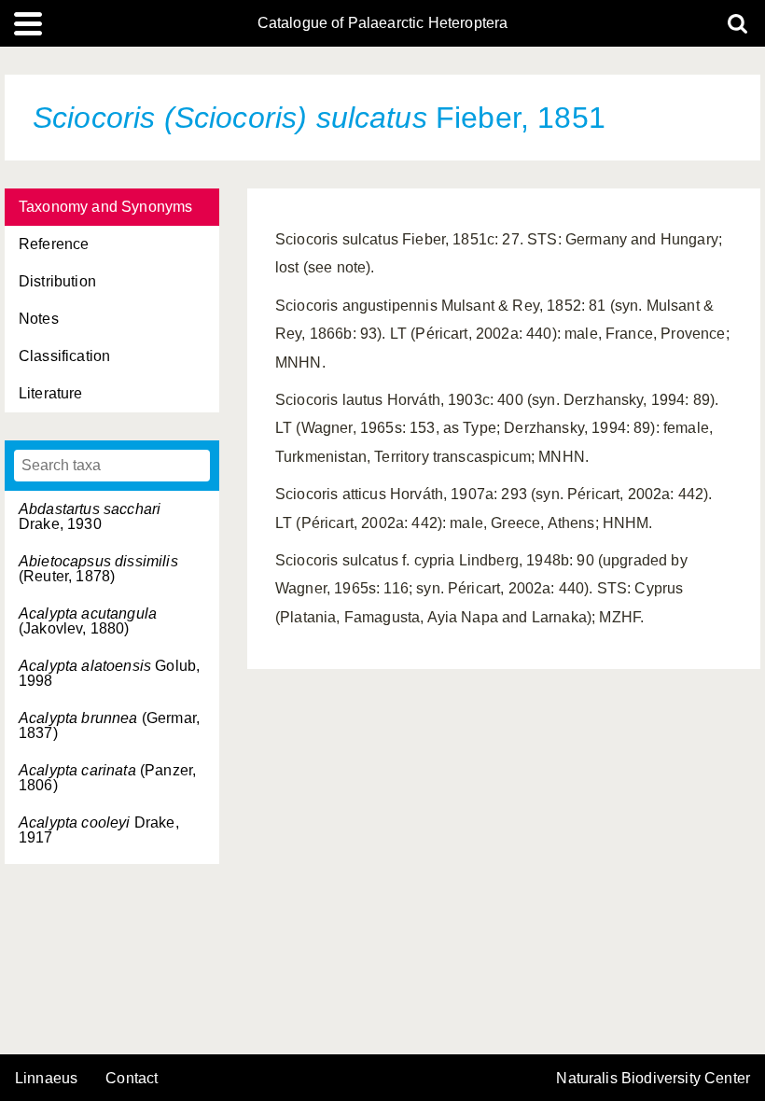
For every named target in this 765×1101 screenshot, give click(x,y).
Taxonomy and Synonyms (105, 207)
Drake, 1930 (89, 516)
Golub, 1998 (109, 673)
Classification (64, 356)
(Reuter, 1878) (98, 568)
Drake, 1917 (99, 830)
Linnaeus (46, 1078)
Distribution (57, 281)
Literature (51, 393)
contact (131, 1078)
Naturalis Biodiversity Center (653, 1078)
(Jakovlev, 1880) (88, 621)
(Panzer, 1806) (107, 777)
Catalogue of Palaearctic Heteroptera (382, 23)
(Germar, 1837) (109, 725)
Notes (39, 319)
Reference (54, 244)
